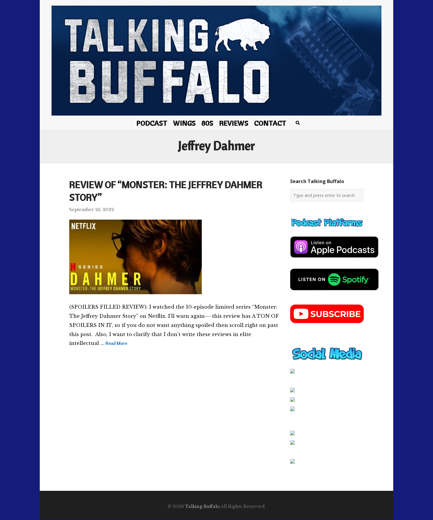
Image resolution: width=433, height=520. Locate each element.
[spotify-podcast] (334, 292)
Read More (116, 343)
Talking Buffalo (202, 506)
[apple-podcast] (334, 260)
